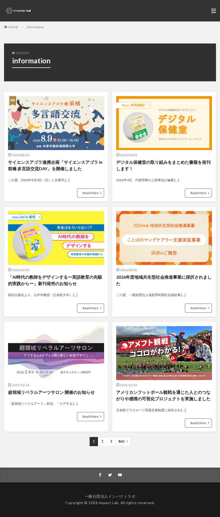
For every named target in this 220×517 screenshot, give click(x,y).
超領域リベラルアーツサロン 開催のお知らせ (51, 392)
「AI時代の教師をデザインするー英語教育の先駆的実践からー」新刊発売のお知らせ (55, 280)
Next (122, 441)
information (35, 27)
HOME (14, 27)
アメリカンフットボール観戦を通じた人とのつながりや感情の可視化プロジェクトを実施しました (163, 395)
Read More (90, 193)
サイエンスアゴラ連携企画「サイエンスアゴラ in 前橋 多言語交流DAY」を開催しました (55, 165)
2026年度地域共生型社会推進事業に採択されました (164, 280)
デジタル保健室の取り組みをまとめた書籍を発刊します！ (163, 165)
